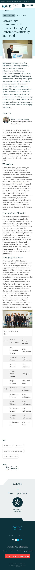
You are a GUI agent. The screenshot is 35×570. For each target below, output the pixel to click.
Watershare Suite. (19, 182)
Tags (4, 440)
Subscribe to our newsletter (17, 556)
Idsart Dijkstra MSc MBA (20, 119)
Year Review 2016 (10, 456)
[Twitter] (7, 468)
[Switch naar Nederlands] (17, 540)
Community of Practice (13, 451)
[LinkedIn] (12, 468)
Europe (19, 446)
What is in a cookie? (24, 1)
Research (7, 446)
